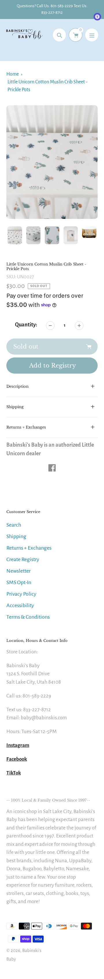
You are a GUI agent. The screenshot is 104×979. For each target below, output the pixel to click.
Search (13, 525)
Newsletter (18, 571)
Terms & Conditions (28, 617)
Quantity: (26, 325)
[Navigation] (91, 34)
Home (12, 74)
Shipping (16, 536)
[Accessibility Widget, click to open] (97, 16)
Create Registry (22, 559)
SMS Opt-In (18, 582)
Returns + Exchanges (28, 548)
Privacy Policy (21, 594)
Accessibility (20, 605)
